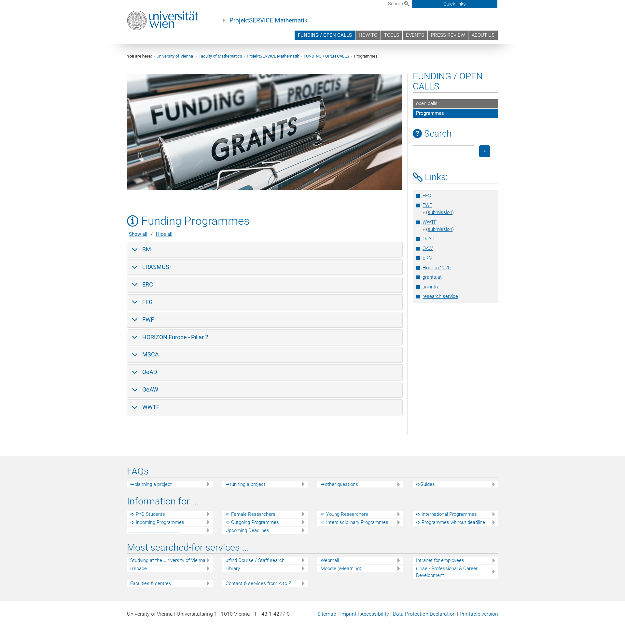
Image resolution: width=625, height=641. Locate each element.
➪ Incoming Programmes (157, 522)
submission (440, 212)
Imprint (348, 614)
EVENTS (415, 35)
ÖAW (428, 248)
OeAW (150, 389)
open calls (427, 103)
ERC (147, 284)
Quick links (454, 4)
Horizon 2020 (437, 268)
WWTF (151, 407)
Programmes (430, 113)
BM (146, 249)
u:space (138, 568)
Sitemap (326, 614)
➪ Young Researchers (344, 514)
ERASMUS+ (157, 266)
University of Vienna (175, 56)
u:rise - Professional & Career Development (447, 572)
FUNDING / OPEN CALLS (325, 35)
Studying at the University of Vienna (167, 560)
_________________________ (154, 530)
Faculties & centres (150, 583)
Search (396, 4)
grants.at (432, 277)
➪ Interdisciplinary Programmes (354, 522)
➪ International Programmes (446, 514)
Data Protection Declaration (424, 614)
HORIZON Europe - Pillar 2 (175, 337)
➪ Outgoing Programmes (252, 522)
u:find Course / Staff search (255, 560)
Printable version (479, 614)
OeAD (149, 371)
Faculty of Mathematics (220, 56)
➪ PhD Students (147, 514)
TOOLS (391, 35)
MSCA (150, 354)
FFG (147, 302)
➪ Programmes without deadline (450, 522)
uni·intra (431, 287)
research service (440, 296)
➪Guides (425, 484)
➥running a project (245, 484)
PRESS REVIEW (448, 35)
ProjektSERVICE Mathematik (268, 20)
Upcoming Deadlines (247, 530)
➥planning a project (151, 484)
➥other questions (339, 484)
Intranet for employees (440, 560)
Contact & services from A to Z (258, 583)
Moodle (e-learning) (341, 568)
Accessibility (374, 614)
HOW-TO (368, 35)
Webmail (330, 560)
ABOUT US (483, 35)
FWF (148, 319)
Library (233, 568)
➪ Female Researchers (250, 514)
